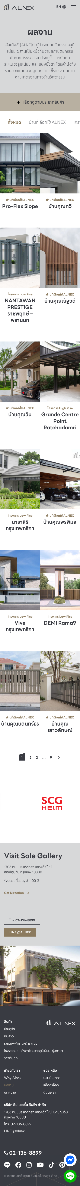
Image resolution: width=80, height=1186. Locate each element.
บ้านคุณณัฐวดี (60, 301)
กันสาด (9, 1036)
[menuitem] (61, 7)
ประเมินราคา (51, 1077)
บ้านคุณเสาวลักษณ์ (60, 727)
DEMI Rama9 (60, 623)
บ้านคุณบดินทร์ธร (20, 724)
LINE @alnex (14, 1131)
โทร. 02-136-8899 (17, 1124)
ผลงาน (9, 1085)
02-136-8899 (25, 1153)
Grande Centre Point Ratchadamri (60, 421)
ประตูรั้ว (9, 1029)
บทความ (10, 1092)
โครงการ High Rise (60, 408)
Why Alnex (12, 1077)
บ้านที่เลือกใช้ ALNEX (47, 122)
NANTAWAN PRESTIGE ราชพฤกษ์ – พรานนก (20, 310)
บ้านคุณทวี (60, 206)
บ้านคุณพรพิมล (60, 522)
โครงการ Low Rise (20, 294)
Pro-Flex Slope (20, 206)
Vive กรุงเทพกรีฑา (20, 626)
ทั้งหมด (14, 122)
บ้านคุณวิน (20, 415)
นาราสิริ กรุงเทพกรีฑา (20, 525)
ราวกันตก (11, 1058)
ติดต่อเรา (49, 1092)
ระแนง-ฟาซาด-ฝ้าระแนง (21, 1043)
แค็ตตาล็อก (51, 1085)
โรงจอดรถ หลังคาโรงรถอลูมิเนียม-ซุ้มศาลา (33, 1050)
